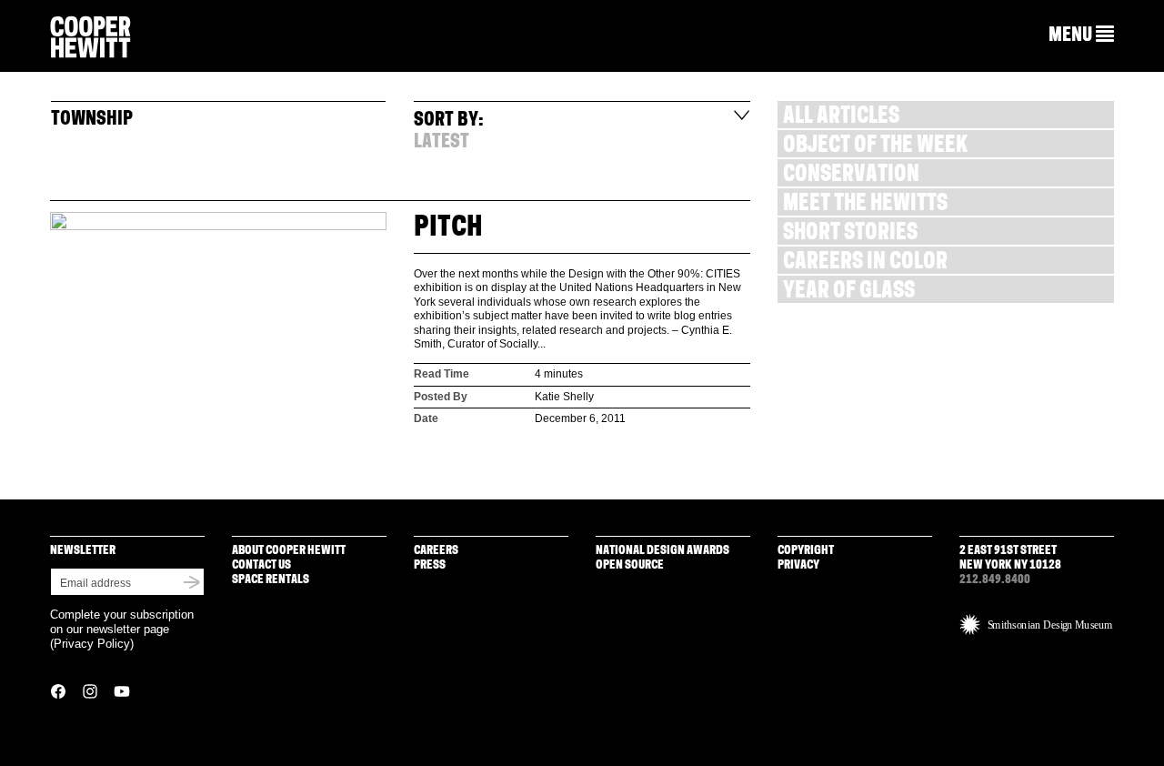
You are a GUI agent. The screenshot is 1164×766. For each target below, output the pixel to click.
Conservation (851, 176)
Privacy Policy (92, 643)
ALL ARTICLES (841, 117)
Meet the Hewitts (865, 205)
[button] (1081, 35)
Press (430, 565)
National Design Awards (662, 551)
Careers (436, 551)
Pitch (448, 229)
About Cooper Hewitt (289, 551)
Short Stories (850, 234)
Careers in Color (865, 263)
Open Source (630, 565)
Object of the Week (875, 146)
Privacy (798, 565)
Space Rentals (270, 580)
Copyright (806, 551)
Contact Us (261, 565)
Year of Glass (849, 292)
